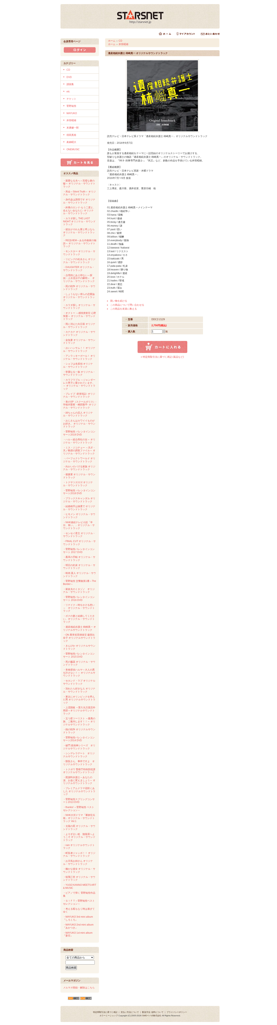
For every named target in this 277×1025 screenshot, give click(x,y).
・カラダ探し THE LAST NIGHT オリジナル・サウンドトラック (79, 221)
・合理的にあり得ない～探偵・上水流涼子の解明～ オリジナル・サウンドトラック (79, 278)
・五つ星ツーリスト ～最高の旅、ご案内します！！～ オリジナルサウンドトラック (79, 721)
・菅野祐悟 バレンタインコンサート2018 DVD (79, 492)
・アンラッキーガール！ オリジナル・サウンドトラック (79, 357)
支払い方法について (130, 1012)
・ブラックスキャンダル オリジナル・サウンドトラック (79, 500)
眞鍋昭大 (71, 142)
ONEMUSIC (73, 149)
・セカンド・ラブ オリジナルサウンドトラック (79, 682)
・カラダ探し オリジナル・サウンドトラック (79, 307)
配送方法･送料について (152, 1012)
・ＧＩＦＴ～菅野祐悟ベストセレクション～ (79, 902)
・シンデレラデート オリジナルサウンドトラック (79, 755)
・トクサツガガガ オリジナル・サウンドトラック (78, 484)
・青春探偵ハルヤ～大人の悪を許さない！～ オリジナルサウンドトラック (79, 672)
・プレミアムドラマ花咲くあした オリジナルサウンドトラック (79, 791)
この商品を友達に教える (123, 308)
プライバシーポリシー (177, 1012)
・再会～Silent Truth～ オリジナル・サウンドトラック (79, 193)
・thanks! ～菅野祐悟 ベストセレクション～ (78, 809)
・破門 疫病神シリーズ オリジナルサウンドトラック (79, 747)
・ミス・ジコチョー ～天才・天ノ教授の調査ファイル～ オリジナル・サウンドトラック (79, 450)
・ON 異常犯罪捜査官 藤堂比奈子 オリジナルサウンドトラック (79, 637)
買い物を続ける (118, 300)
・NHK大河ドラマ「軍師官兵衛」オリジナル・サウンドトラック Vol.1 (79, 818)
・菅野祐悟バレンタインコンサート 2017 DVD (79, 551)
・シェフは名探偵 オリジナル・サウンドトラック (78, 365)
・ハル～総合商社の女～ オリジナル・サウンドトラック (79, 441)
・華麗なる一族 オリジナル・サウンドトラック (79, 373)
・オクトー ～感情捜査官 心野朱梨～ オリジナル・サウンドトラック (79, 316)
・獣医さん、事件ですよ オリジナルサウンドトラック (79, 763)
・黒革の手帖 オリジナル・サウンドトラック (79, 559)
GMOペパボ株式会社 (151, 1015)
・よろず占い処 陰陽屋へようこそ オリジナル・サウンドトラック (79, 837)
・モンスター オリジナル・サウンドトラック (79, 253)
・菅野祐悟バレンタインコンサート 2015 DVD (79, 655)
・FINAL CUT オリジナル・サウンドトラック (79, 543)
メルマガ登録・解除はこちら (79, 987)
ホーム (111, 40)
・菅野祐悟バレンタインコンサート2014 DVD (79, 739)
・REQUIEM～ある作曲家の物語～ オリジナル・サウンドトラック (79, 243)
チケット (71, 98)
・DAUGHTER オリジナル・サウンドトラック (78, 269)
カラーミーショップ (109, 1015)
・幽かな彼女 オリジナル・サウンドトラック (79, 870)
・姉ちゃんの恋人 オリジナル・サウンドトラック (78, 414)
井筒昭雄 (71, 120)
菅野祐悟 (71, 106)
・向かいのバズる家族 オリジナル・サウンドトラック (79, 468)
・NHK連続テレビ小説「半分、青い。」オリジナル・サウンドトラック (79, 525)
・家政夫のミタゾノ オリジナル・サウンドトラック (79, 591)
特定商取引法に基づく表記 (105, 1012)
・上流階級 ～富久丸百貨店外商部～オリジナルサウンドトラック (79, 710)
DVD (69, 77)
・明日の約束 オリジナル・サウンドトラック (79, 567)
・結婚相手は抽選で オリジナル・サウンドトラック (79, 508)
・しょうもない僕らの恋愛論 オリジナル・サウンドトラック (79, 297)
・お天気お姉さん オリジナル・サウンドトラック (78, 862)
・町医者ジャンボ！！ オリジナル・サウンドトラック (79, 855)
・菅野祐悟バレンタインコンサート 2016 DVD (79, 599)
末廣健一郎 (73, 127)
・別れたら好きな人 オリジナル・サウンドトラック (79, 690)
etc (68, 91)
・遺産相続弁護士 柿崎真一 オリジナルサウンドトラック (79, 628)
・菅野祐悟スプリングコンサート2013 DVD (79, 801)
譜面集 (70, 84)
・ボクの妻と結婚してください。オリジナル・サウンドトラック (79, 619)
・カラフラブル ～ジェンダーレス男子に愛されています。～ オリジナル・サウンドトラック (79, 384)
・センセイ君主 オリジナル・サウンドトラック (79, 535)
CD (68, 69)
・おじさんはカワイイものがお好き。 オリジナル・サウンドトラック (79, 423)
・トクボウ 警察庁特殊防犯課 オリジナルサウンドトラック (79, 771)
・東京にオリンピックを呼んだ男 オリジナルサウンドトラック (79, 699)
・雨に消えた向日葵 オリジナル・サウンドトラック (79, 325)
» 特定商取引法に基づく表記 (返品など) (162, 356)
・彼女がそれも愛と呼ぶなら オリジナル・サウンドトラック (79, 232)
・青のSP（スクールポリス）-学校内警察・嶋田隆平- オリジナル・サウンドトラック (79, 404)
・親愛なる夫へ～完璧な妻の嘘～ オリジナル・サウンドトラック (79, 183)
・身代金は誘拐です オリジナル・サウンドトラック (79, 201)
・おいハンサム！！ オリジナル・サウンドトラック (79, 349)
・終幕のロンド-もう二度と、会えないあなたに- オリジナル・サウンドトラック (79, 210)
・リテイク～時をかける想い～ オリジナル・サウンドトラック (79, 608)
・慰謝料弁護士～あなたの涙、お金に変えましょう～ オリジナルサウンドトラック (79, 780)
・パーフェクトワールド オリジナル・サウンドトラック (79, 460)
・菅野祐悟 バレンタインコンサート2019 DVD (79, 433)
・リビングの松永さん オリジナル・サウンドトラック (79, 261)
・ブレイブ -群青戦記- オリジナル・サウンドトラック (79, 395)
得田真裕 (71, 135)
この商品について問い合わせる (127, 305)
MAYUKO (72, 113)
